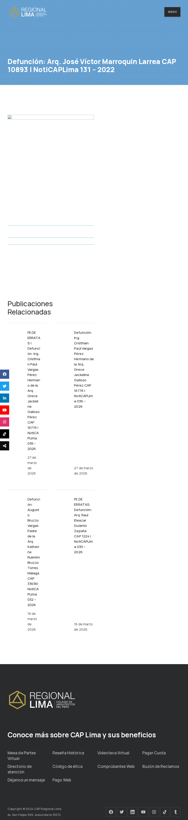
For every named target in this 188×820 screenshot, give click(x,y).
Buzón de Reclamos (160, 766)
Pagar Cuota (154, 752)
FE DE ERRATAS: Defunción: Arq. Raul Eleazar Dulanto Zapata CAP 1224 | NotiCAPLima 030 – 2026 (83, 525)
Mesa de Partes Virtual (22, 755)
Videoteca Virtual (113, 752)
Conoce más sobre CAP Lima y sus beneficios (82, 734)
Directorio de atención (20, 769)
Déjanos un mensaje (26, 780)
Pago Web (62, 780)
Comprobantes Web (116, 766)
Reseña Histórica (68, 752)
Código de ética (68, 766)
